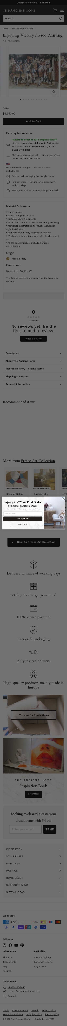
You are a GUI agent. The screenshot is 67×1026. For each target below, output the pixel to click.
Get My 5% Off (22, 519)
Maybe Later (22, 524)
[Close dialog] (63, 498)
